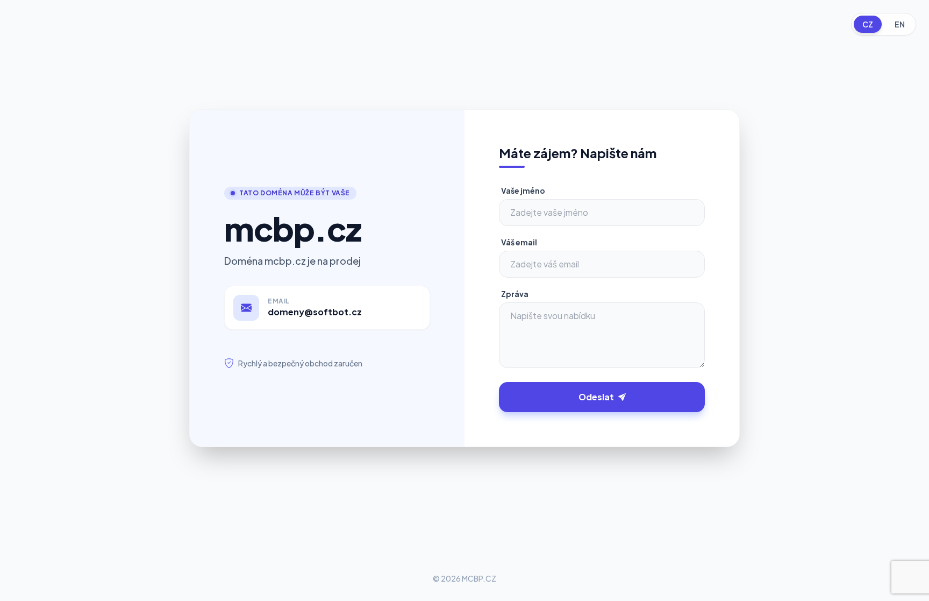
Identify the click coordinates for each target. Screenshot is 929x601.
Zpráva (514, 294)
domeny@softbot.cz (315, 311)
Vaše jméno (523, 190)
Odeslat (596, 396)
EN (900, 24)
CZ (867, 24)
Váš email (519, 242)
